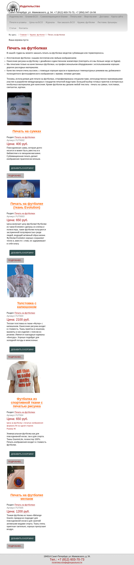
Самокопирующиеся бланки (54, 16)
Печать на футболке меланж (26, 497)
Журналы (50, 22)
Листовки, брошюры (107, 22)
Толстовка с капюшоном (27, 305)
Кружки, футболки (86, 22)
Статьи (12, 28)
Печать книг (76, 16)
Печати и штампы (18, 22)
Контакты (23, 28)
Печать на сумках (27, 131)
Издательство (16, 16)
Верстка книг (90, 16)
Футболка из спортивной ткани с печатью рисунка (27, 402)
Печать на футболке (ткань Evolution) (26, 205)
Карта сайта (117, 16)
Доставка (104, 16)
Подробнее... (15, 176)
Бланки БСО (32, 16)
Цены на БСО (36, 22)
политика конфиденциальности (67, 562)
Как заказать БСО (66, 22)
